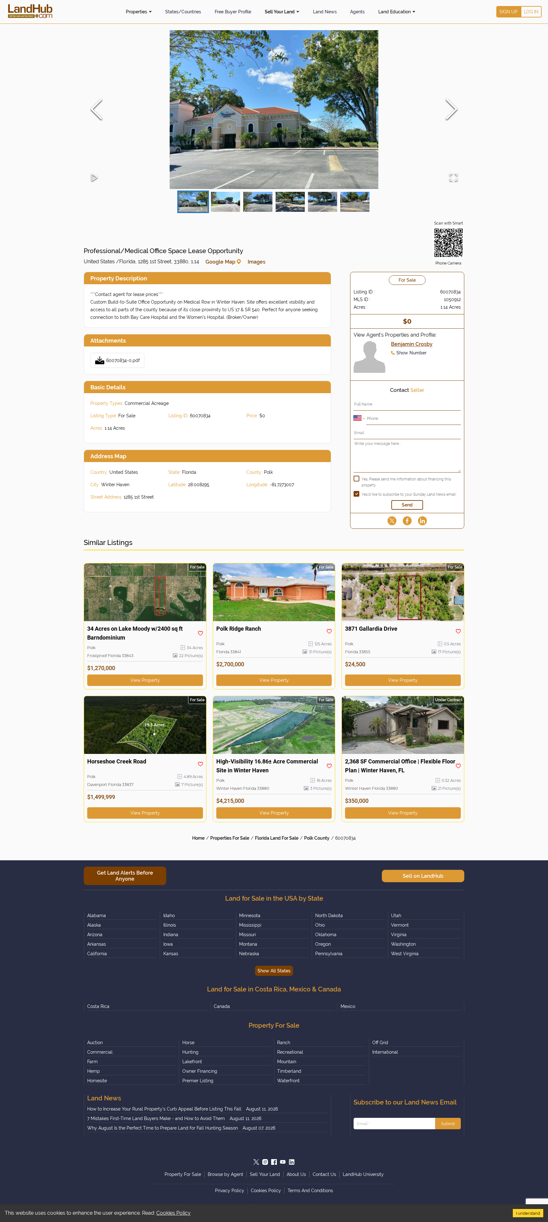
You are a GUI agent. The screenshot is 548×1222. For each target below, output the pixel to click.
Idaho (169, 915)
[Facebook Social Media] (274, 1162)
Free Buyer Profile (233, 11)
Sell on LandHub (423, 876)
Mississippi (250, 925)
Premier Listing (197, 1080)
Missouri (247, 934)
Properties (136, 11)
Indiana (170, 934)
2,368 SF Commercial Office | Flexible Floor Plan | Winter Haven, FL (400, 766)
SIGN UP (508, 11)
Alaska (94, 925)
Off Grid (380, 1042)
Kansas (170, 953)
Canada (222, 1006)
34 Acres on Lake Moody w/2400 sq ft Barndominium (135, 633)
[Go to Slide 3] (258, 202)
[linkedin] (422, 520)
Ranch (283, 1042)
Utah (396, 915)
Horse (188, 1042)
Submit (448, 1123)
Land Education (394, 11)
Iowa (168, 944)
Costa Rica (98, 1006)
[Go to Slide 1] (193, 202)
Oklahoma (325, 934)
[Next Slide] (451, 109)
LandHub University (363, 1174)
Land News (325, 11)
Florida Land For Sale (276, 838)
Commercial (100, 1052)
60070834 (345, 838)
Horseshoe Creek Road (116, 761)
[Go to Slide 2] (225, 202)
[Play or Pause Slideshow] (94, 177)
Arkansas (96, 944)
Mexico (348, 1006)
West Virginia (405, 953)
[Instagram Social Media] (265, 1162)
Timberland (289, 1071)
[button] (274, 109)
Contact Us (324, 1174)
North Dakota (329, 915)
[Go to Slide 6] (355, 202)
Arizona (94, 934)
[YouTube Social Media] (283, 1162)
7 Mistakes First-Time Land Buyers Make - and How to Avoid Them (156, 1118)
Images (256, 262)
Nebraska (249, 953)
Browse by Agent (225, 1174)
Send (407, 504)
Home (198, 838)
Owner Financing (199, 1071)
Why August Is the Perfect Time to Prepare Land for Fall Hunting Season (162, 1128)
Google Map (220, 262)
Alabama (96, 915)
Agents (357, 11)
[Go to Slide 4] (290, 202)
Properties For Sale (229, 838)
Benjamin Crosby (412, 344)
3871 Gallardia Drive (371, 628)
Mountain (286, 1061)
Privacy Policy (229, 1190)
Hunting (190, 1052)
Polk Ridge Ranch (238, 628)
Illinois (169, 925)
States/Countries (183, 11)
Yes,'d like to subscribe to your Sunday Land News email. (409, 494)
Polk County (316, 838)
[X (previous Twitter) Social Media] (256, 1162)
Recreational (290, 1052)
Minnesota (249, 915)
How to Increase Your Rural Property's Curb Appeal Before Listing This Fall (164, 1108)
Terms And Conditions (310, 1190)
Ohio (320, 925)
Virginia (399, 934)
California (97, 953)
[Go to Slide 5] (322, 202)
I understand (528, 1213)
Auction (95, 1042)
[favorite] (200, 633)
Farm (92, 1061)
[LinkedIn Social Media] (292, 1162)
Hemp (93, 1071)
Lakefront (192, 1061)
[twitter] (392, 520)
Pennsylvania (328, 953)
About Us (296, 1174)
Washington (403, 944)
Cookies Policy (173, 1213)
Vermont (400, 925)
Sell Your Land (280, 11)
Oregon (323, 944)
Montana (248, 944)
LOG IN (531, 11)
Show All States (274, 970)
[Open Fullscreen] (453, 177)
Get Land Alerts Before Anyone (125, 876)
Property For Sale (183, 1174)
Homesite (97, 1080)
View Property (145, 680)
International (385, 1052)
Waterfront (288, 1080)
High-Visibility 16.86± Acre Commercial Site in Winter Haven (267, 766)
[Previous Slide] (96, 109)
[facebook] (407, 520)
